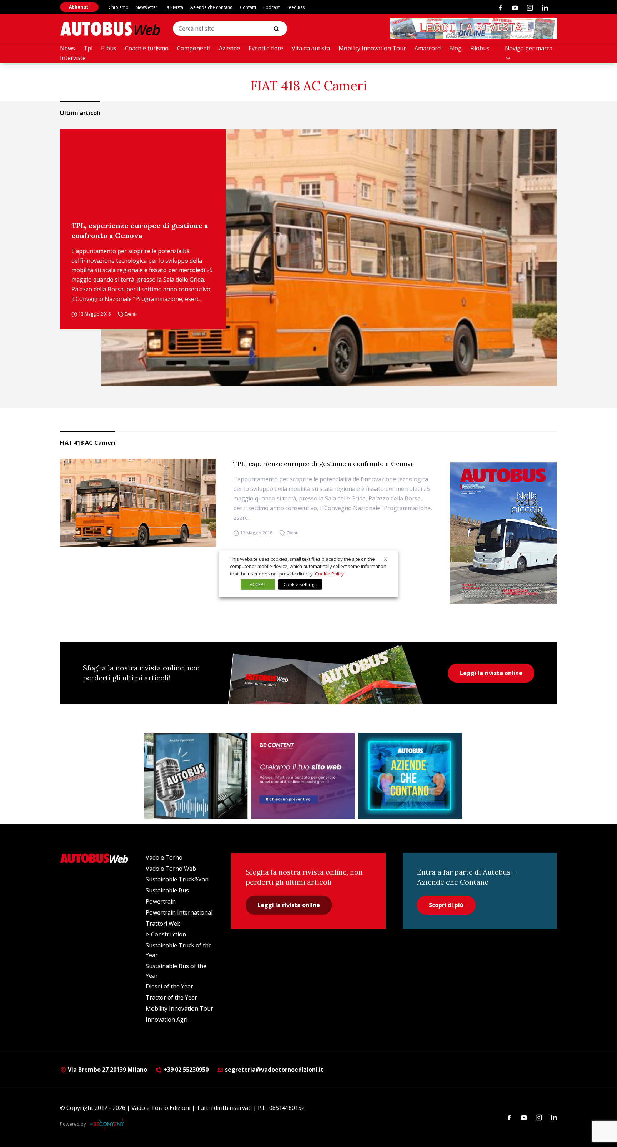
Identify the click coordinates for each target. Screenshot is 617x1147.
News (67, 48)
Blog (455, 48)
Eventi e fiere (266, 48)
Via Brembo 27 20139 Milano (106, 1069)
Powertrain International (179, 912)
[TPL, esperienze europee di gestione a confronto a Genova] (329, 257)
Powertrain (161, 901)
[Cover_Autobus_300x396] (503, 533)
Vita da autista (311, 48)
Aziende (229, 48)
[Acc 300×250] (410, 776)
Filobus (480, 48)
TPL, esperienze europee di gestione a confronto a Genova (139, 230)
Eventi (130, 314)
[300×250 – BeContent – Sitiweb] (303, 776)
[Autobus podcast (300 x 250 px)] (196, 776)
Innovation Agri (166, 1019)
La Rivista (174, 7)
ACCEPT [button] (258, 584)
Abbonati (79, 7)
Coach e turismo (147, 48)
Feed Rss (296, 7)
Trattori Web (163, 923)
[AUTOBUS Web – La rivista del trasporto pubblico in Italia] (110, 28)
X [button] (385, 558)
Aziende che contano (211, 7)
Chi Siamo (119, 7)
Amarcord (428, 48)
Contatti (248, 7)
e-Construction (166, 934)
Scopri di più (446, 905)
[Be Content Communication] (108, 1124)
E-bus (108, 48)
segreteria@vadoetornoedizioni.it (274, 1069)
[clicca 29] (473, 28)
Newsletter (146, 7)
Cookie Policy (329, 573)
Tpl (88, 48)
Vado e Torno (164, 857)
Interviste (73, 58)
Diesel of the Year (169, 986)
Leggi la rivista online (491, 673)
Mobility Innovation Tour (372, 48)
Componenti (193, 48)
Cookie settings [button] (300, 584)
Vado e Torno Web (171, 868)
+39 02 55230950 (185, 1069)
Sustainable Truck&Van (177, 879)
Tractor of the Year (171, 997)
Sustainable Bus (167, 890)
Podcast (271, 7)
